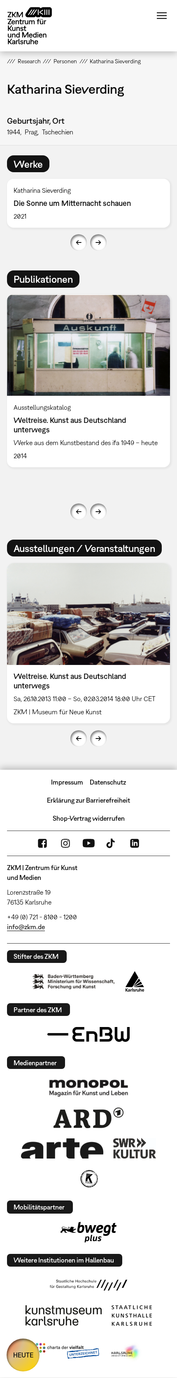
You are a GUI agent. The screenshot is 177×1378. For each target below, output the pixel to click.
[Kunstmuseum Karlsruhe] (64, 1315)
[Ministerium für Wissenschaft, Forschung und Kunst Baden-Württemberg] (74, 981)
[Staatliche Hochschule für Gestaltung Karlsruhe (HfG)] (88, 1285)
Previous (78, 242)
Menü (162, 16)
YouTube (88, 843)
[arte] (62, 1148)
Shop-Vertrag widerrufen (89, 818)
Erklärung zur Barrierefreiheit (88, 800)
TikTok (111, 843)
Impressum (67, 782)
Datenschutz (108, 782)
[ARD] (88, 1118)
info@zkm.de (26, 926)
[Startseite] (36, 26)
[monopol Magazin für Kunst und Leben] (88, 1087)
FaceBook (42, 843)
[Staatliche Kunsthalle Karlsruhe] (132, 1315)
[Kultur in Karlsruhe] (88, 1178)
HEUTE (23, 1355)
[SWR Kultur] (134, 1148)
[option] (88, 203)
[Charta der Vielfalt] (67, 1352)
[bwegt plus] (88, 1232)
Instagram (65, 843)
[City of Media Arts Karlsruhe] (125, 1352)
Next (98, 242)
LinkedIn (134, 843)
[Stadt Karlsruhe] (135, 981)
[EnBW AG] (88, 1034)
